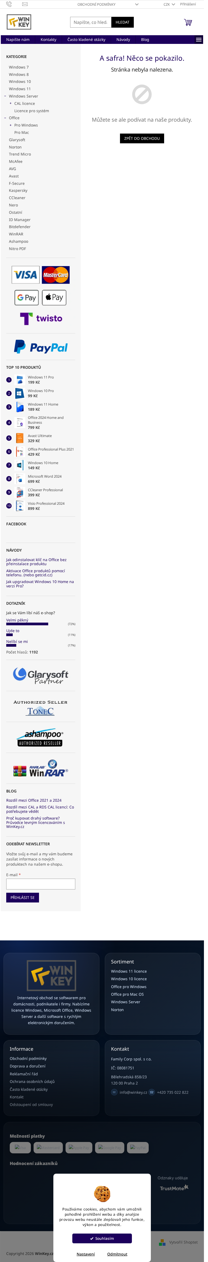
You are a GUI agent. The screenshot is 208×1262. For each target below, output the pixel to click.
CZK (167, 4)
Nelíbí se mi (17, 641)
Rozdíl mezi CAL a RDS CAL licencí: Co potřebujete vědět (40, 809)
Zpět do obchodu (142, 138)
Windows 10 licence (129, 978)
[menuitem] (18, 39)
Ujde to (12, 630)
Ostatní (15, 212)
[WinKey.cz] (51, 975)
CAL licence (24, 103)
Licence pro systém (31, 110)
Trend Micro (20, 154)
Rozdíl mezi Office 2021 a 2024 (33, 800)
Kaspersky (18, 190)
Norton (15, 147)
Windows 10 (20, 81)
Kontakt (17, 1096)
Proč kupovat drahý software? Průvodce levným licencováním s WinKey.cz (35, 822)
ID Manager (20, 219)
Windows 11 (20, 88)
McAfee (15, 161)
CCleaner (17, 197)
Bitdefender (20, 226)
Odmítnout (117, 1254)
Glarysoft (17, 139)
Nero (13, 205)
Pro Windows (26, 125)
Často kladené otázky (29, 1089)
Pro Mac (21, 132)
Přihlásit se (23, 897)
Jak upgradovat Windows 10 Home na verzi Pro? (40, 584)
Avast (14, 176)
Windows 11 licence (129, 971)
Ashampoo (18, 241)
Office (14, 117)
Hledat (122, 22)
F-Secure (17, 183)
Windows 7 (19, 67)
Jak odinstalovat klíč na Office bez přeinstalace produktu (36, 562)
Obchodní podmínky (96, 4)
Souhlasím (104, 1238)
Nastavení (86, 1254)
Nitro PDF (17, 248)
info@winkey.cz (130, 1092)
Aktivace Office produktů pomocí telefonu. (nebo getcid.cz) (35, 573)
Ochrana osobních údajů (32, 1081)
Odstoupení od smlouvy (31, 1104)
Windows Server (23, 96)
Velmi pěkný (17, 620)
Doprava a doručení (28, 1066)
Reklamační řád (24, 1073)
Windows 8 (19, 74)
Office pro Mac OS (127, 994)
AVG (12, 168)
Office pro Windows (129, 986)
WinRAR (16, 234)
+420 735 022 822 (169, 1092)
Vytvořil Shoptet (183, 1242)
